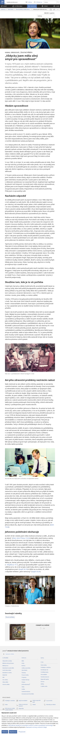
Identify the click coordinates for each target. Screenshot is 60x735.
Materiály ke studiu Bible (8, 668)
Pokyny (23, 682)
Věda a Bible (5, 682)
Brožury (23, 665)
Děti (3, 677)
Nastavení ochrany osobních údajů (36, 727)
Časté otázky (44, 665)
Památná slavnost (45, 677)
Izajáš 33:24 (36, 571)
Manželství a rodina (7, 672)
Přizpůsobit (22, 732)
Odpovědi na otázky (7, 661)
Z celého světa (44, 686)
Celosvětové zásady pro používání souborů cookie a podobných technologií (30, 725)
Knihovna (3, 9)
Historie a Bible (5, 684)
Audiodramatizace (26, 691)
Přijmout (4, 732)
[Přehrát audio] (50, 9)
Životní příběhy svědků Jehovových (23, 9)
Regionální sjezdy (45, 679)
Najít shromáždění (21, 701)
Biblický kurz (5, 665)
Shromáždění (44, 674)
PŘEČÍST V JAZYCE (49, 13)
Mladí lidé (4, 675)
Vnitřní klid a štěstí (6, 670)
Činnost (42, 681)
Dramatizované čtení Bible (28, 694)
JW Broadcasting (26, 684)
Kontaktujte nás (44, 669)
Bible (23, 661)
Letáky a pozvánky (26, 668)
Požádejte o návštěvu (46, 667)
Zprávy (42, 657)
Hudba (23, 689)
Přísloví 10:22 (25, 538)
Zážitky (42, 684)
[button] (17, 6)
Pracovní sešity (25, 675)
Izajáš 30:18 (23, 569)
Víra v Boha (5, 679)
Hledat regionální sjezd (35, 701)
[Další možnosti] (57, 9)
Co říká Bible (5, 657)
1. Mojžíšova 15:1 (11, 565)
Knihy (23, 663)
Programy (24, 677)
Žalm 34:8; (16, 538)
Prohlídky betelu (44, 672)
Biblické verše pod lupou (8, 663)
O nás (42, 662)
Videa (23, 686)
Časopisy (24, 672)
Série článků (10, 9)
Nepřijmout (13, 732)
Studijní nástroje (25, 679)
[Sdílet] (54, 9)
